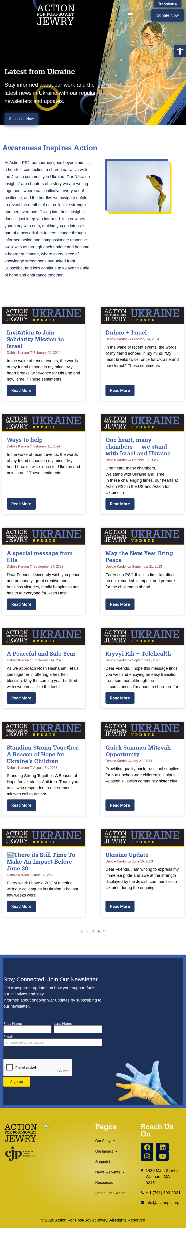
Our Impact (104, 1151)
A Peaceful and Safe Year (41, 654)
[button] (180, 51)
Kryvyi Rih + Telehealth (138, 654)
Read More (21, 390)
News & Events (107, 1172)
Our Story (102, 1141)
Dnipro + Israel (126, 333)
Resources (104, 1183)
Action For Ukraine (110, 1193)
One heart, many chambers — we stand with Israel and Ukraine (138, 447)
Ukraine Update (127, 855)
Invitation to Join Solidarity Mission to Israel (35, 340)
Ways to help (25, 440)
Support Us (104, 1162)
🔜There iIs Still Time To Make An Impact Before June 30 (41, 862)
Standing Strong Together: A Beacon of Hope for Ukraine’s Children (43, 755)
